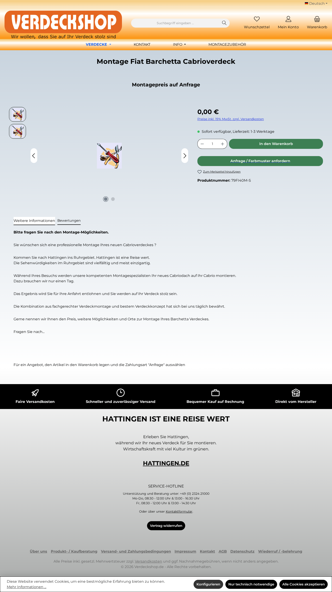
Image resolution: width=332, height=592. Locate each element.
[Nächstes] (184, 155)
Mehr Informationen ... (26, 587)
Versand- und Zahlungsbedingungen (136, 551)
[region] (99, 155)
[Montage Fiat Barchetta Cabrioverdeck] (109, 156)
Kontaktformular (179, 511)
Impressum (185, 551)
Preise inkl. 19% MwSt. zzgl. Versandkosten (230, 119)
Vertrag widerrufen (166, 525)
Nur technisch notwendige (251, 584)
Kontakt (207, 551)
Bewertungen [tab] (69, 220)
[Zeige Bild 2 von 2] (113, 199)
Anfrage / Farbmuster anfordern (260, 161)
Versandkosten (148, 561)
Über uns (38, 551)
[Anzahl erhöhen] (222, 144)
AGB (223, 551)
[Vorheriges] (33, 155)
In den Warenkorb (276, 144)
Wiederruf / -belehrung (280, 551)
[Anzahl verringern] (202, 144)
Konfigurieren (208, 584)
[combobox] (175, 23)
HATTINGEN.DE (166, 463)
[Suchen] (224, 23)
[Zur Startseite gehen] (63, 25)
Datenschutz (242, 551)
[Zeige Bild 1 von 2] (106, 199)
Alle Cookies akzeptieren (303, 584)
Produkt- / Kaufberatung (74, 551)
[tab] (34, 221)
